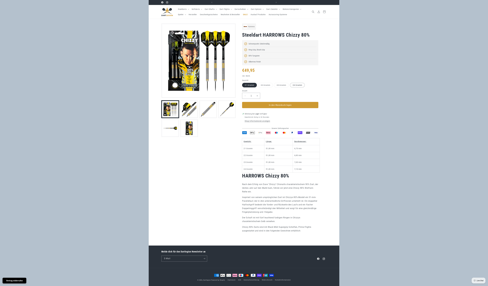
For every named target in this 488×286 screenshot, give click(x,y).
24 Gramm (297, 85)
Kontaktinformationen (283, 280)
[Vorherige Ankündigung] (212, 2)
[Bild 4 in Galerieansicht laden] (227, 109)
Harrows (251, 26)
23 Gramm (283, 85)
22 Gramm (267, 85)
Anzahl (244, 91)
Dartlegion (207, 280)
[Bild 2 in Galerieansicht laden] (189, 109)
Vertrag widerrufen (14, 281)
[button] (183, 9)
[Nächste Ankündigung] (276, 2)
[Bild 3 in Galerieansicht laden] (208, 109)
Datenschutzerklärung (251, 280)
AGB (239, 280)
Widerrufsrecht (267, 280)
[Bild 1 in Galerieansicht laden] (170, 109)
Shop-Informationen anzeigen (257, 121)
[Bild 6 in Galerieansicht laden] (189, 128)
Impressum (231, 280)
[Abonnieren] (204, 259)
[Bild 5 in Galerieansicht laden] (170, 128)
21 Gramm (249, 85)
